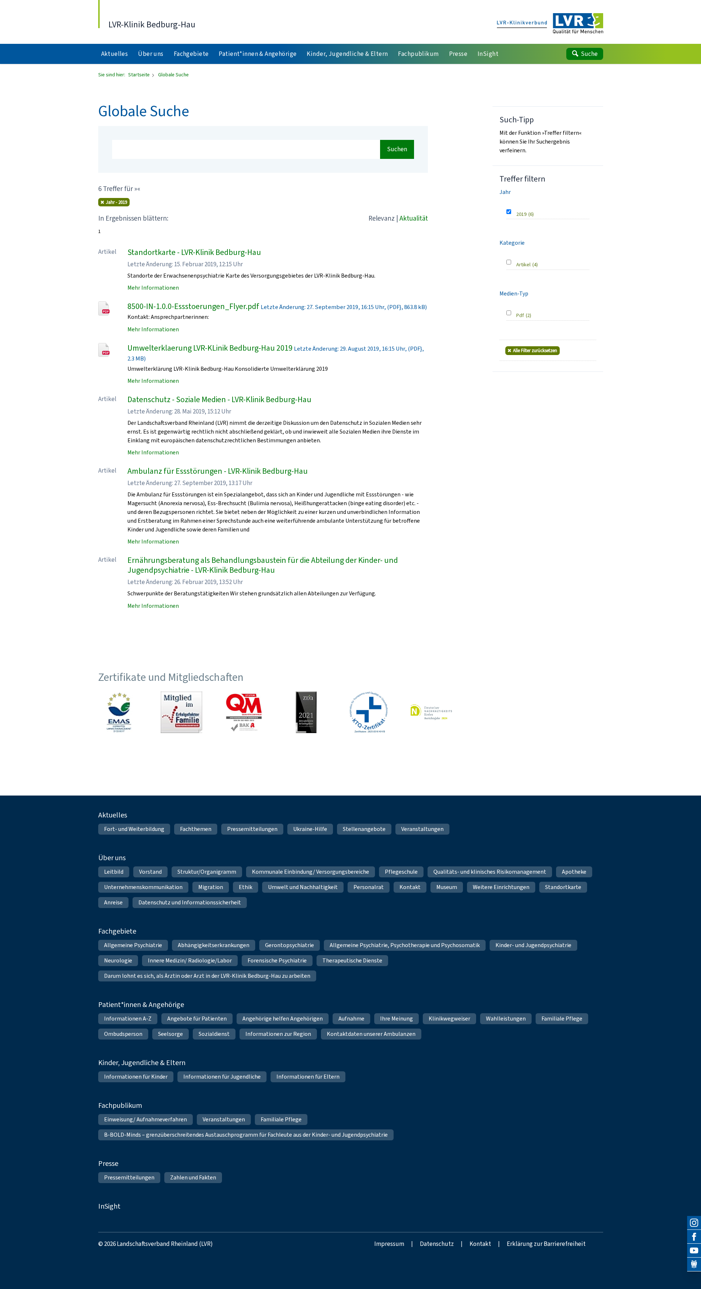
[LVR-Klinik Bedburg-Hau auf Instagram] (694, 1223)
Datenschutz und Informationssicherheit (189, 902)
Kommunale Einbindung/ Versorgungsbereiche (310, 872)
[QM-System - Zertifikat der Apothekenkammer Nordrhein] (244, 712)
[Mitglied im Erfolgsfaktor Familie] (181, 712)
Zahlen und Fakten (193, 1177)
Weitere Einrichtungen (501, 887)
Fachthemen (195, 829)
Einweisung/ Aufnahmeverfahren (145, 1119)
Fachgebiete (117, 931)
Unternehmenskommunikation (143, 887)
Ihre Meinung (396, 1018)
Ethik (245, 887)
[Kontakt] (694, 1264)
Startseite (139, 74)
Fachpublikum (120, 1105)
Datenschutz (437, 1244)
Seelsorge (170, 1034)
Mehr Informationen (153, 287)
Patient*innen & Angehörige (141, 1005)
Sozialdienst (214, 1034)
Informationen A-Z (128, 1018)
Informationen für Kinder (136, 1076)
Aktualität (413, 218)
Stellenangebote (364, 829)
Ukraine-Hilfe (310, 829)
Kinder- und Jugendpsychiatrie (533, 945)
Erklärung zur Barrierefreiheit (546, 1244)
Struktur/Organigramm (206, 872)
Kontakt (410, 887)
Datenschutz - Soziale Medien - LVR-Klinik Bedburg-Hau (219, 399)
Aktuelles (112, 815)
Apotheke (574, 872)
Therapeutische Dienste (352, 960)
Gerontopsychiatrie (289, 945)
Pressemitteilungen (252, 829)
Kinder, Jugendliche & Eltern (141, 1063)
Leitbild (113, 872)
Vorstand (150, 872)
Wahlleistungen (506, 1018)
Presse (108, 1163)
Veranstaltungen (422, 829)
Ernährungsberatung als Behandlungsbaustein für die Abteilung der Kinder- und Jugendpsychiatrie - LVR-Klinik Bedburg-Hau (262, 565)
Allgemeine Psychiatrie (133, 945)
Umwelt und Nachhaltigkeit (303, 887)
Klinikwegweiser (449, 1018)
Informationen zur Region (278, 1034)
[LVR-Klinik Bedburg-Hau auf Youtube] (694, 1251)
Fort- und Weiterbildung (134, 829)
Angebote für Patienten (197, 1018)
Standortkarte (563, 887)
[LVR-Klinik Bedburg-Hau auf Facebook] (694, 1237)
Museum (446, 887)
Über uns (112, 858)
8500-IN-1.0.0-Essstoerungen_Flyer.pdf (193, 306)
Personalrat (368, 887)
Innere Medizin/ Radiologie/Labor (190, 960)
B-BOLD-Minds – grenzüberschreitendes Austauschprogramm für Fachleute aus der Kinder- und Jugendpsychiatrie (246, 1135)
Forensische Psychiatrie (277, 960)
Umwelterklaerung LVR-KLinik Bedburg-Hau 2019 (209, 348)
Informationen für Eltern (308, 1076)
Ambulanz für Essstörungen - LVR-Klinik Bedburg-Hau (217, 471)
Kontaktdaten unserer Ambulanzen (371, 1034)
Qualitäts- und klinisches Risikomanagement (489, 872)
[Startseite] (550, 23)
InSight (109, 1206)
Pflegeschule (401, 872)
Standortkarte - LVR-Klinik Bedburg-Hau (194, 252)
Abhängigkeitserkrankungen (213, 945)
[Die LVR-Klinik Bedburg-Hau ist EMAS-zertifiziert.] (119, 712)
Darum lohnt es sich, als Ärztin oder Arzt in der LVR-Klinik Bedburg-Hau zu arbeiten (207, 976)
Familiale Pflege (561, 1018)
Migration (210, 887)
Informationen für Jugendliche (222, 1076)
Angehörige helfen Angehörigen (282, 1018)
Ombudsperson (123, 1034)
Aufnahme (351, 1018)
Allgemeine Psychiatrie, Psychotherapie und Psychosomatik (405, 945)
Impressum (389, 1244)
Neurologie (118, 960)
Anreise (113, 902)
